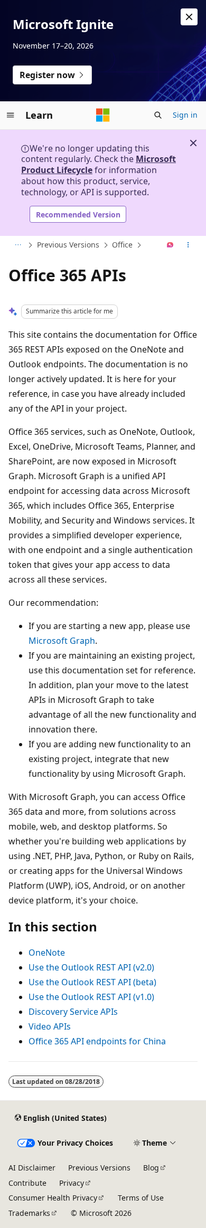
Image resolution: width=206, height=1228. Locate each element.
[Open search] (157, 115)
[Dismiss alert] (189, 16)
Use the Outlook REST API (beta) (92, 982)
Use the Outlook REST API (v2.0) (91, 967)
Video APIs (50, 1026)
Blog (151, 1168)
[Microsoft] (103, 115)
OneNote (47, 952)
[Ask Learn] (170, 245)
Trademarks (29, 1213)
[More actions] (188, 245)
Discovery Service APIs (73, 1011)
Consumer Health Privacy (52, 1198)
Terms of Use (141, 1198)
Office (122, 245)
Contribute (27, 1183)
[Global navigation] (10, 115)
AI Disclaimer (31, 1168)
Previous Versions (68, 245)
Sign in (185, 115)
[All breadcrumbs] (17, 245)
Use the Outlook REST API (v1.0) (91, 997)
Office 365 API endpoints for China (97, 1041)
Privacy (71, 1183)
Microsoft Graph (62, 640)
